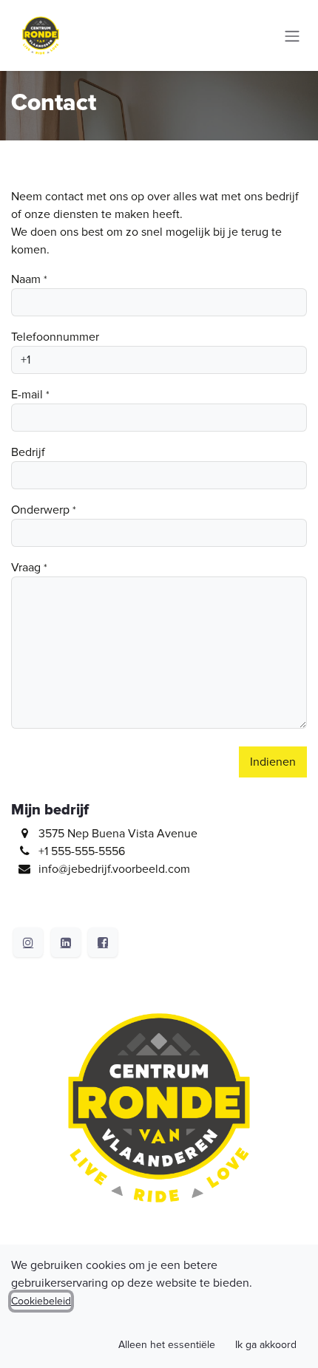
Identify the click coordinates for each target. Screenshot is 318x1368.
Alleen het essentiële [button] (166, 1344)
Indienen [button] (273, 762)
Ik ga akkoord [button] (266, 1344)
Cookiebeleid (41, 1301)
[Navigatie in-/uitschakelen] (292, 35)
